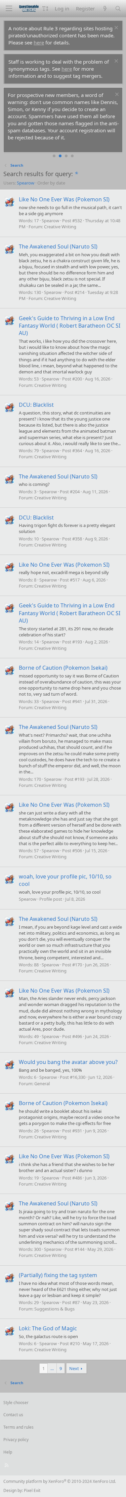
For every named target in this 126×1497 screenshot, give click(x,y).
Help (7, 1452)
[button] (45, 8)
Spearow (25, 183)
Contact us (13, 1415)
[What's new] (104, 8)
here (39, 42)
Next (74, 1368)
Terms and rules (18, 1427)
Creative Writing (60, 227)
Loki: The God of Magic (48, 1328)
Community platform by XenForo (59, 1481)
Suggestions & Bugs (54, 1309)
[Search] (118, 8)
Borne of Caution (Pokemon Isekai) (63, 667)
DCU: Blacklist (36, 404)
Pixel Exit (32, 1490)
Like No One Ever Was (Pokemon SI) (64, 199)
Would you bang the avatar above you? (68, 1062)
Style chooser (16, 1402)
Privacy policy (16, 1439)
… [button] (52, 1368)
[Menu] (8, 8)
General (42, 1083)
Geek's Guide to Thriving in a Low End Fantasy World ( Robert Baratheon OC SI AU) (69, 325)
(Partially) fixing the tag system (58, 1275)
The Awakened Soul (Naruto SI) (58, 246)
